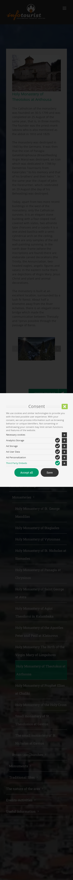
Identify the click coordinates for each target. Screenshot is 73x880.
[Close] (64, 406)
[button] (36, 435)
